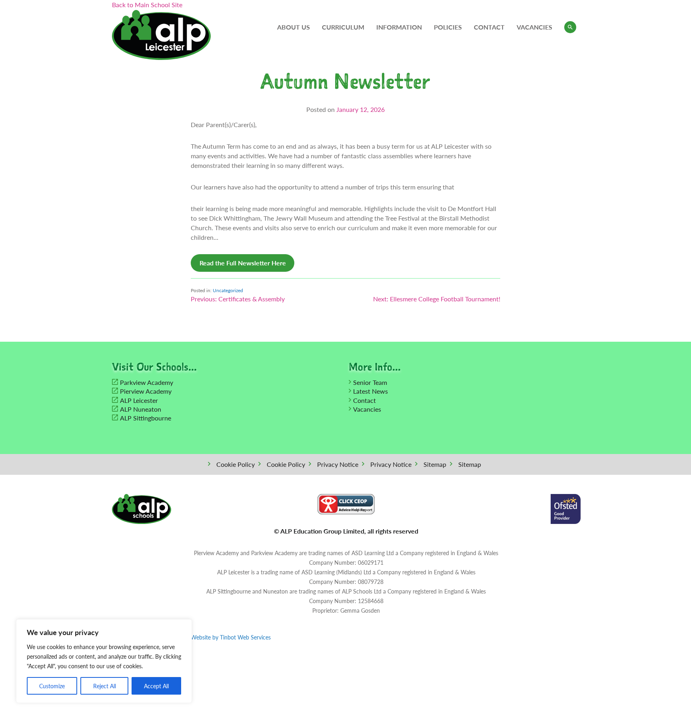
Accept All (156, 686)
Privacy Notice (337, 464)
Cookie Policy (235, 464)
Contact (489, 27)
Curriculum (343, 27)
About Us (293, 27)
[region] (104, 661)
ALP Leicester (139, 400)
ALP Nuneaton (140, 409)
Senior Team (370, 382)
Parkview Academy (146, 382)
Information (399, 27)
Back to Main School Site (147, 4)
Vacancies (534, 27)
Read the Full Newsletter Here (243, 262)
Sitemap (434, 464)
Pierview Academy (146, 391)
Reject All (104, 686)
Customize (52, 686)
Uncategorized (228, 290)
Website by (231, 637)
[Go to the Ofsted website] (566, 508)
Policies (448, 27)
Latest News (370, 391)
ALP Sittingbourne (145, 417)
